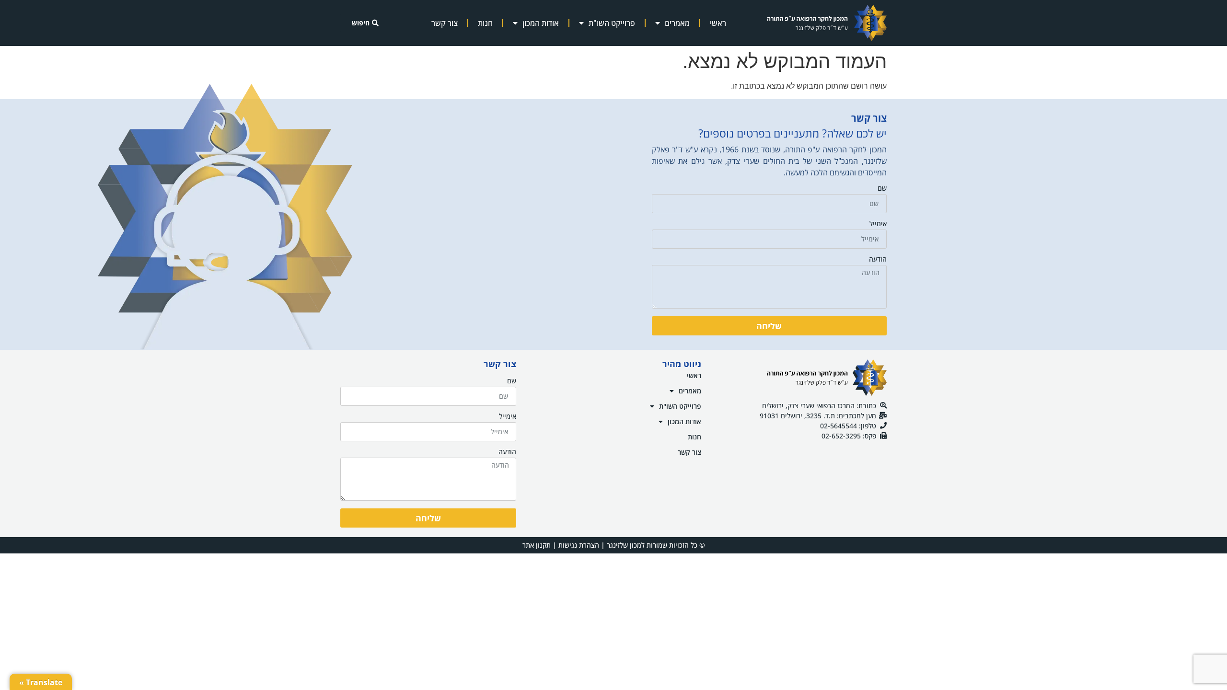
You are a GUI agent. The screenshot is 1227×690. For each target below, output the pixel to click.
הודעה (878, 260)
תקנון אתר (536, 545)
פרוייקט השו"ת (612, 23)
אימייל (878, 224)
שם (882, 189)
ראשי (718, 23)
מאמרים (677, 23)
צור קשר (444, 23)
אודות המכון (540, 23)
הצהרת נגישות (578, 545)
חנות (485, 23)
